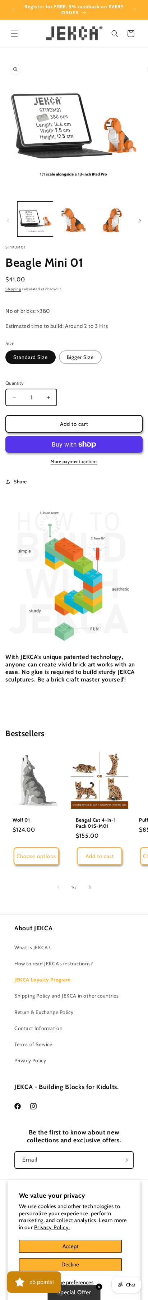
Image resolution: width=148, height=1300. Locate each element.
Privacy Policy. (52, 1227)
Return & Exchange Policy (43, 1012)
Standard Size (30, 357)
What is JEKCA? (32, 947)
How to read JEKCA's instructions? (53, 963)
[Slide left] (8, 220)
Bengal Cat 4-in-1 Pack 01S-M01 (96, 823)
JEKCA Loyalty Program (42, 979)
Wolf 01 (21, 820)
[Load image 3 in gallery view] (112, 219)
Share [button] (20, 481)
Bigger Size (80, 357)
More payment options (74, 461)
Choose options (36, 856)
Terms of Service (33, 1044)
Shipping (13, 289)
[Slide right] (140, 220)
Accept (70, 1246)
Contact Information (38, 1028)
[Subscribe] (125, 1160)
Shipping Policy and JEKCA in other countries (66, 996)
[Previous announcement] (13, 10)
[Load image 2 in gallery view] (74, 219)
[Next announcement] (135, 10)
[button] (14, 33)
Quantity (14, 383)
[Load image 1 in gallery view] (35, 219)
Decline (70, 1264)
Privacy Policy (30, 1060)
